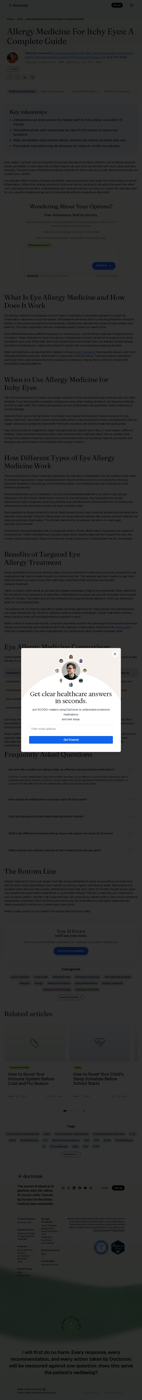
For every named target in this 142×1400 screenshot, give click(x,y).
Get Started (71, 740)
